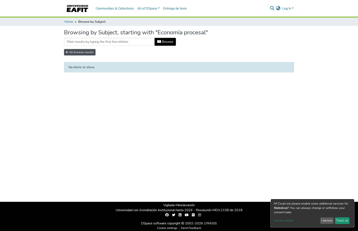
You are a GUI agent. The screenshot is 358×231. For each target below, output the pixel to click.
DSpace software (153, 223)
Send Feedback (191, 228)
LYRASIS (210, 223)
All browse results (81, 52)
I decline (326, 221)
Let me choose (283, 221)
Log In (286, 8)
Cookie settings (167, 228)
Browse (167, 41)
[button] (278, 8)
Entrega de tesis (175, 8)
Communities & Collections (115, 8)
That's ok (342, 221)
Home (68, 21)
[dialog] (312, 213)
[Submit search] (272, 8)
